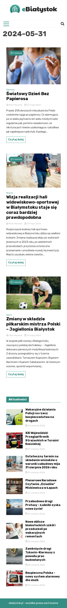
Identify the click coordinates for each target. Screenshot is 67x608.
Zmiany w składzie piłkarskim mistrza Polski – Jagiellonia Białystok (33, 324)
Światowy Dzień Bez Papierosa (27, 96)
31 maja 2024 (33, 105)
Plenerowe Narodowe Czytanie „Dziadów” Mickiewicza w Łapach (41, 484)
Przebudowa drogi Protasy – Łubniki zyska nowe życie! (42, 505)
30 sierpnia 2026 (36, 425)
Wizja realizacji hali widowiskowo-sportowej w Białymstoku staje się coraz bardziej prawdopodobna (32, 207)
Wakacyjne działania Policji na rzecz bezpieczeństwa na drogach (40, 415)
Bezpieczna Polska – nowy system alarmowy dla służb (42, 576)
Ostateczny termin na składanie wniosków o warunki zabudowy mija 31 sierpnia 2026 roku (42, 462)
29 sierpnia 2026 (36, 449)
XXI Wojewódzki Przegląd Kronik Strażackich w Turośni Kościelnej (42, 438)
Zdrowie (10, 89)
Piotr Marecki (15, 105)
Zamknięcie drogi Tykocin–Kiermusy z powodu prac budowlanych (40, 554)
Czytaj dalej (16, 139)
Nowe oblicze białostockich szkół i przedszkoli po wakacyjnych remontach (40, 529)
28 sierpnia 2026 (36, 541)
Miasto (9, 193)
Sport (9, 315)
